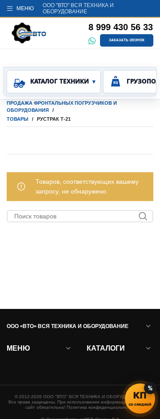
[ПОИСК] (143, 216)
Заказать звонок (126, 40)
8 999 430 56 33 (120, 27)
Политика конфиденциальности (101, 407)
